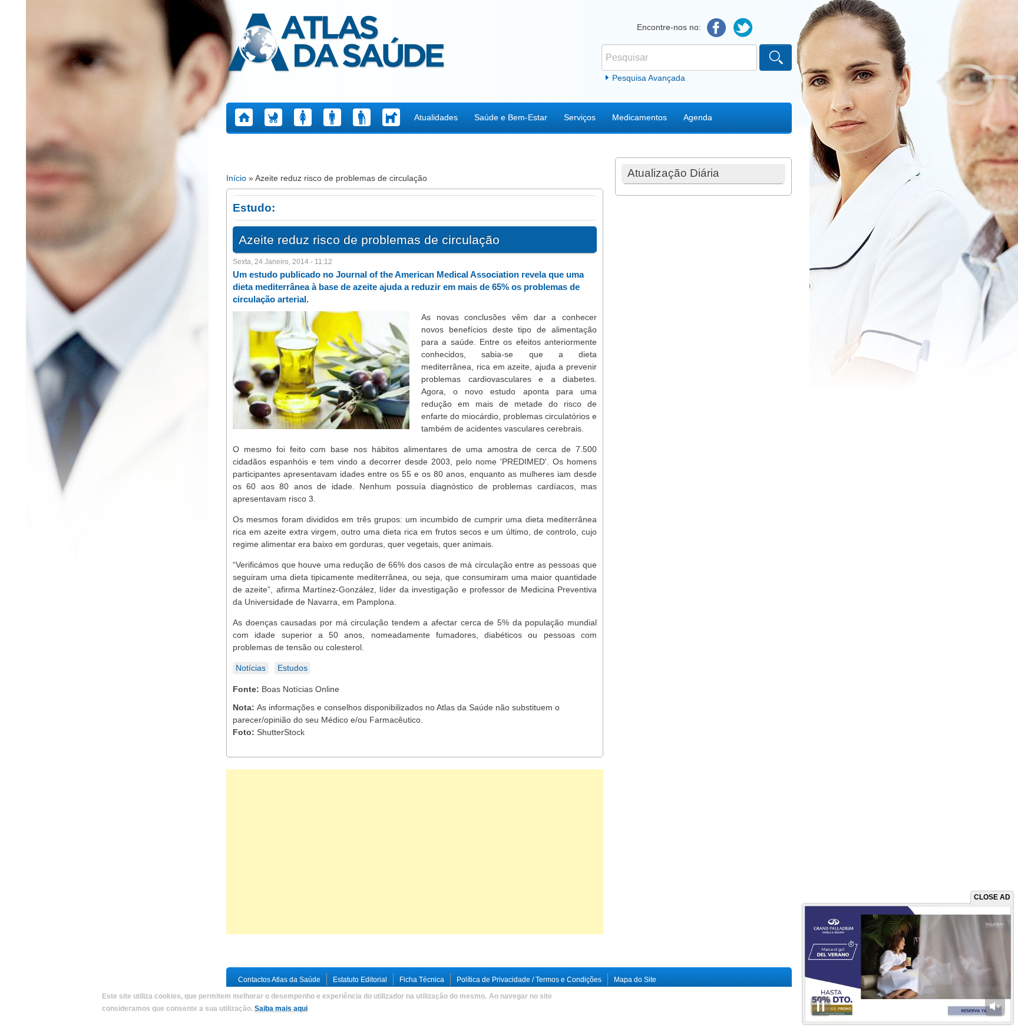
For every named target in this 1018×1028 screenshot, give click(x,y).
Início (236, 178)
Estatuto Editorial (360, 980)
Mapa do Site (635, 980)
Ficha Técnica (421, 980)
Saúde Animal (391, 117)
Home (244, 117)
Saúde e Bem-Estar (510, 117)
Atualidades (436, 117)
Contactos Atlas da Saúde (279, 980)
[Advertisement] (414, 851)
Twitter (743, 28)
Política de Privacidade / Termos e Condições (529, 980)
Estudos (292, 668)
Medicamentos (639, 117)
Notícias (251, 668)
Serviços (580, 117)
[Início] (336, 44)
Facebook (716, 28)
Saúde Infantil (273, 117)
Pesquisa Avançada (648, 78)
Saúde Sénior (361, 117)
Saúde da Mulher (303, 117)
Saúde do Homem (332, 117)
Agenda (697, 117)
